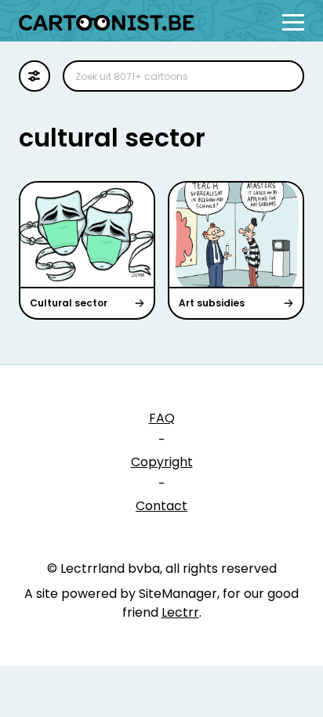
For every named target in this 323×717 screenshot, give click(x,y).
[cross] (282, 76)
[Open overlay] (293, 22)
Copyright (162, 462)
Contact (161, 506)
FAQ (162, 418)
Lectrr (180, 612)
